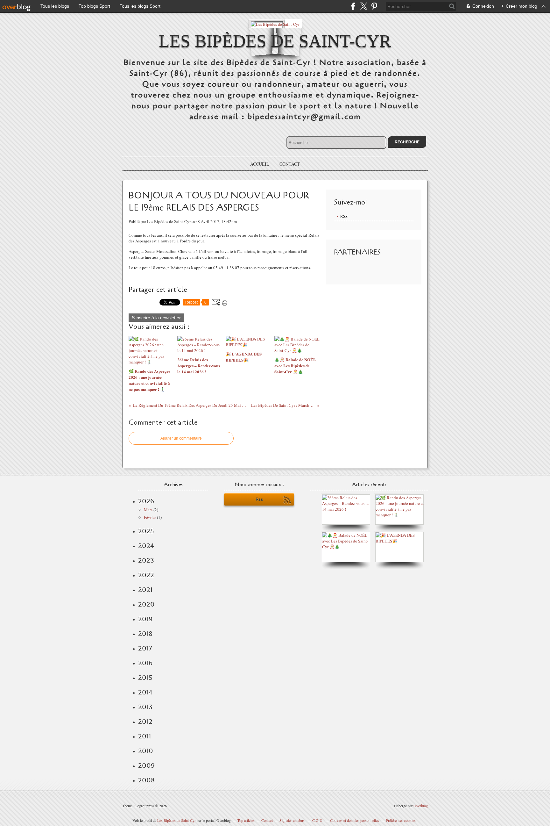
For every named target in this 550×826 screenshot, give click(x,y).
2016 (145, 663)
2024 (146, 545)
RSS (344, 216)
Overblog (420, 805)
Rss (259, 499)
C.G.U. (317, 820)
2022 (146, 575)
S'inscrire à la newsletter (156, 317)
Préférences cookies (401, 820)
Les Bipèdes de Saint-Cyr (275, 41)
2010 (145, 751)
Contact (289, 164)
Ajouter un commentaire (181, 438)
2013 (145, 707)
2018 (145, 633)
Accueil (259, 164)
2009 (146, 765)
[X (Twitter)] (364, 6)
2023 (146, 560)
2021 (145, 589)
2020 (146, 604)
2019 (145, 619)
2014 (145, 692)
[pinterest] (374, 6)
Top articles (246, 820)
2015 (145, 677)
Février (150, 517)
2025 (146, 531)
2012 (145, 721)
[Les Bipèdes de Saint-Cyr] (275, 23)
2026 (146, 501)
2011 (144, 736)
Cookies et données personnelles (354, 820)
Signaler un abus (292, 820)
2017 (145, 648)
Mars (148, 510)
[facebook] (353, 6)
